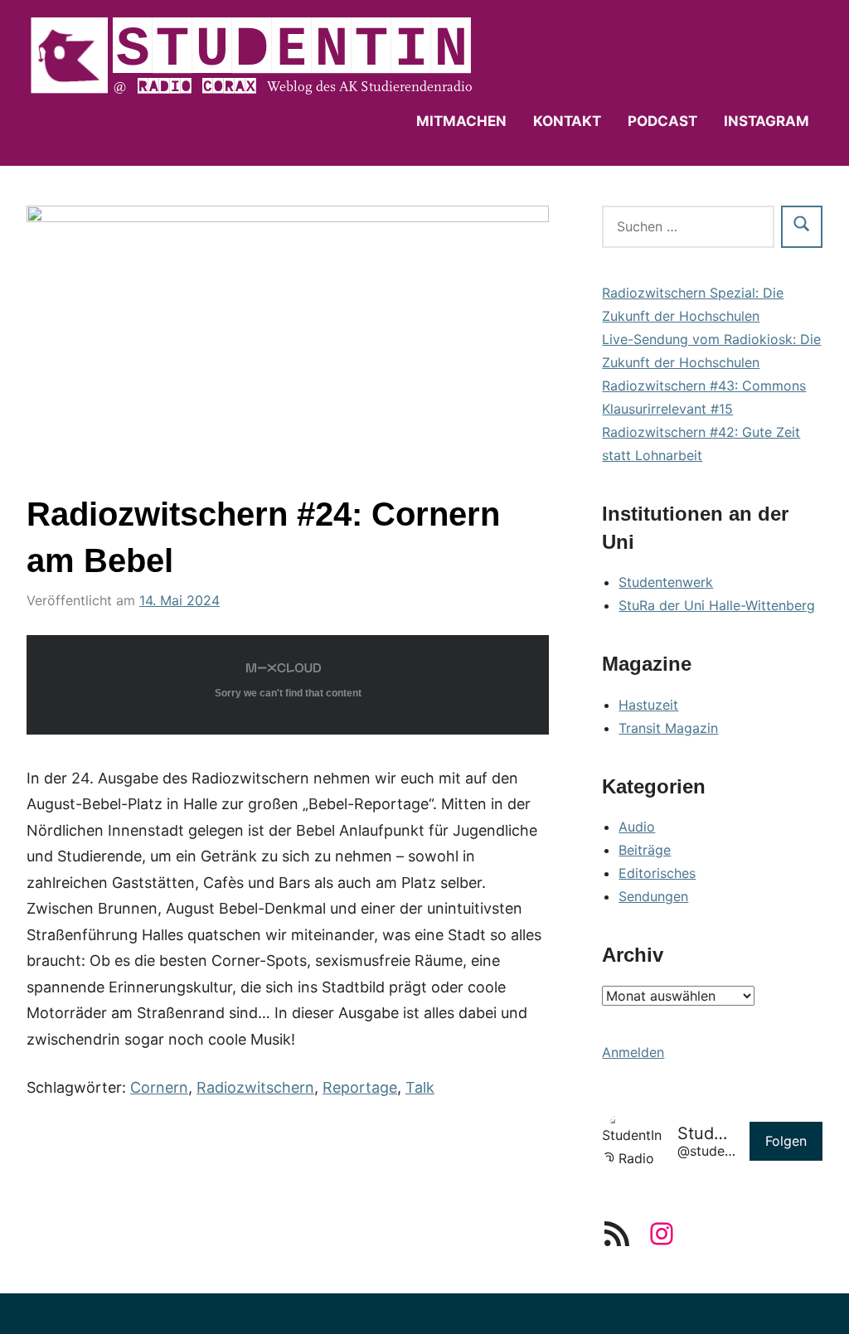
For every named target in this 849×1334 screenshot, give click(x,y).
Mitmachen (461, 121)
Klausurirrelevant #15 (667, 408)
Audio (637, 826)
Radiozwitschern (255, 1087)
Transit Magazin (668, 728)
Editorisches (657, 873)
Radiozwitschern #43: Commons (704, 385)
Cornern (159, 1087)
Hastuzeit (648, 704)
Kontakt (567, 121)
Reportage (360, 1087)
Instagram (766, 121)
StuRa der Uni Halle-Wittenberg (717, 605)
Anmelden (633, 1052)
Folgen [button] (786, 1141)
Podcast (662, 121)
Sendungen (653, 896)
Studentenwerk (666, 582)
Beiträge (645, 850)
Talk (419, 1087)
